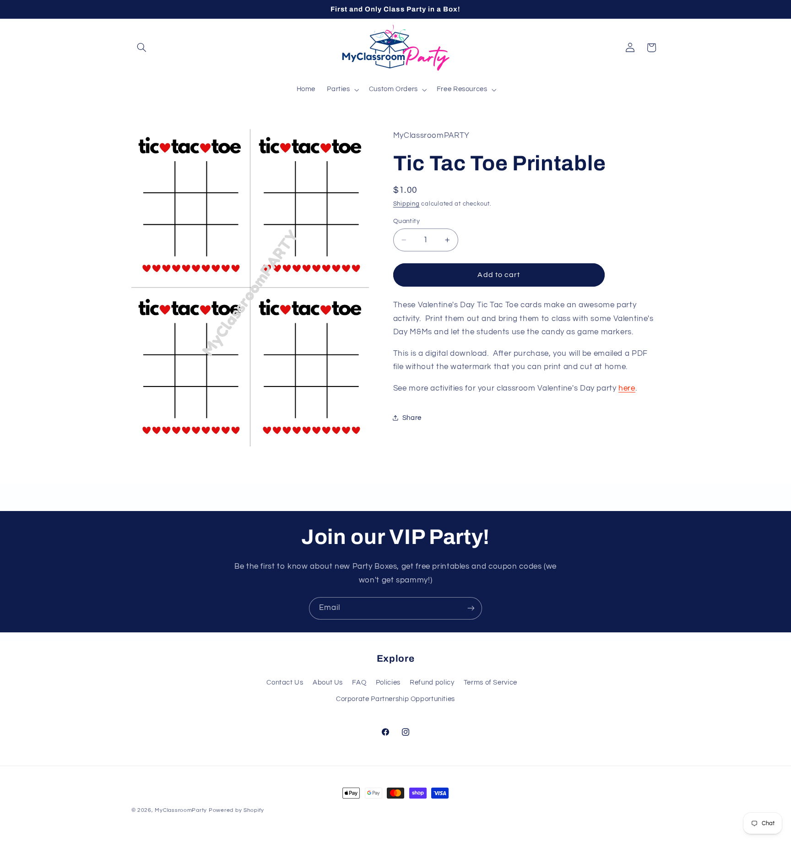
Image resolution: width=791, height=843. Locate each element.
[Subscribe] (471, 608)
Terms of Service (490, 682)
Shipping (406, 204)
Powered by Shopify (236, 810)
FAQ (359, 682)
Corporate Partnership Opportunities (395, 699)
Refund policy (432, 682)
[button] (141, 47)
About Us (328, 682)
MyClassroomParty (181, 810)
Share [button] (412, 417)
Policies (388, 682)
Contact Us (284, 682)
